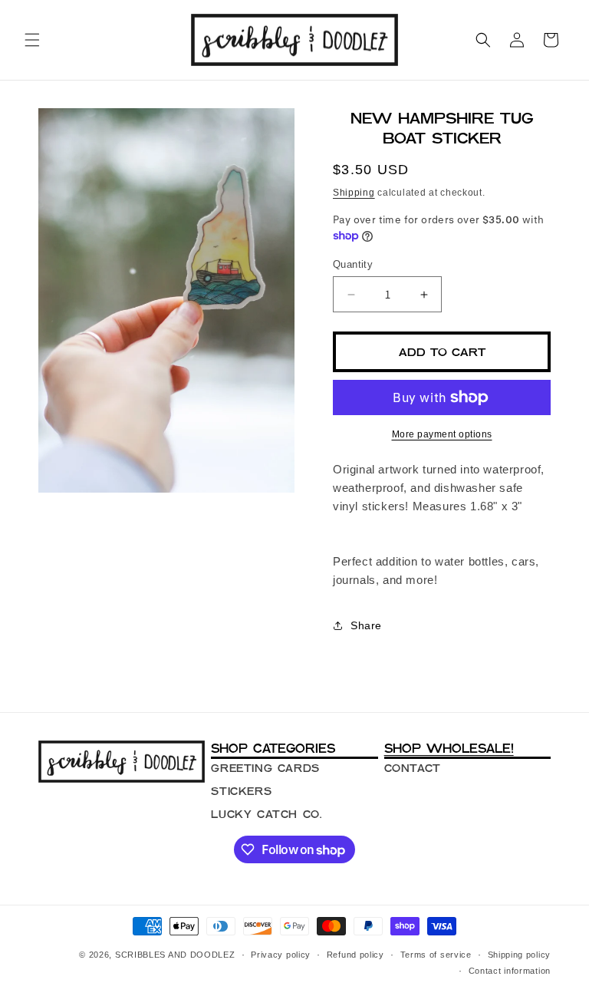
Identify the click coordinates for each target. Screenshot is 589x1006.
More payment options (442, 434)
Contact (412, 768)
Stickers (241, 791)
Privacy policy (281, 954)
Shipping (354, 192)
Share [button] (366, 625)
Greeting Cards (265, 768)
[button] (32, 40)
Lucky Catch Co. (266, 814)
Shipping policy (519, 954)
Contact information (510, 970)
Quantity (353, 264)
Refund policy (355, 954)
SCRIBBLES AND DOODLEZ (175, 954)
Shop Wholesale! (449, 748)
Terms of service (436, 954)
